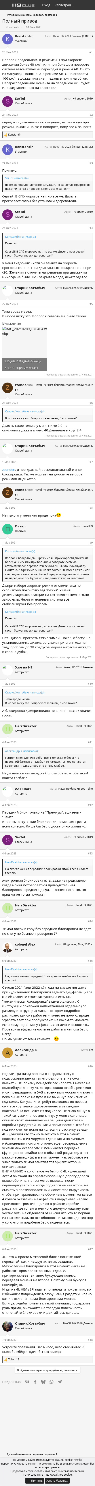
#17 (90, 1249)
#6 (91, 403)
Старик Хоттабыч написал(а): (25, 411)
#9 (91, 542)
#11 (90, 742)
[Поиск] (90, 5)
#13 (90, 853)
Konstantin (13, 27)
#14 (90, 921)
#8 (91, 507)
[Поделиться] (85, 52)
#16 (90, 1066)
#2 (91, 115)
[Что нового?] (81, 5)
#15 (90, 961)
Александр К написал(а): (21, 751)
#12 (90, 805)
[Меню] (6, 5)
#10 (90, 684)
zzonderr (8, 469)
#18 (90, 1340)
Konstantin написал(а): (20, 237)
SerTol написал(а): (17, 178)
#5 (91, 304)
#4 (91, 228)
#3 (91, 163)
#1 (91, 52)
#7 (91, 462)
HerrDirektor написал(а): (21, 862)
